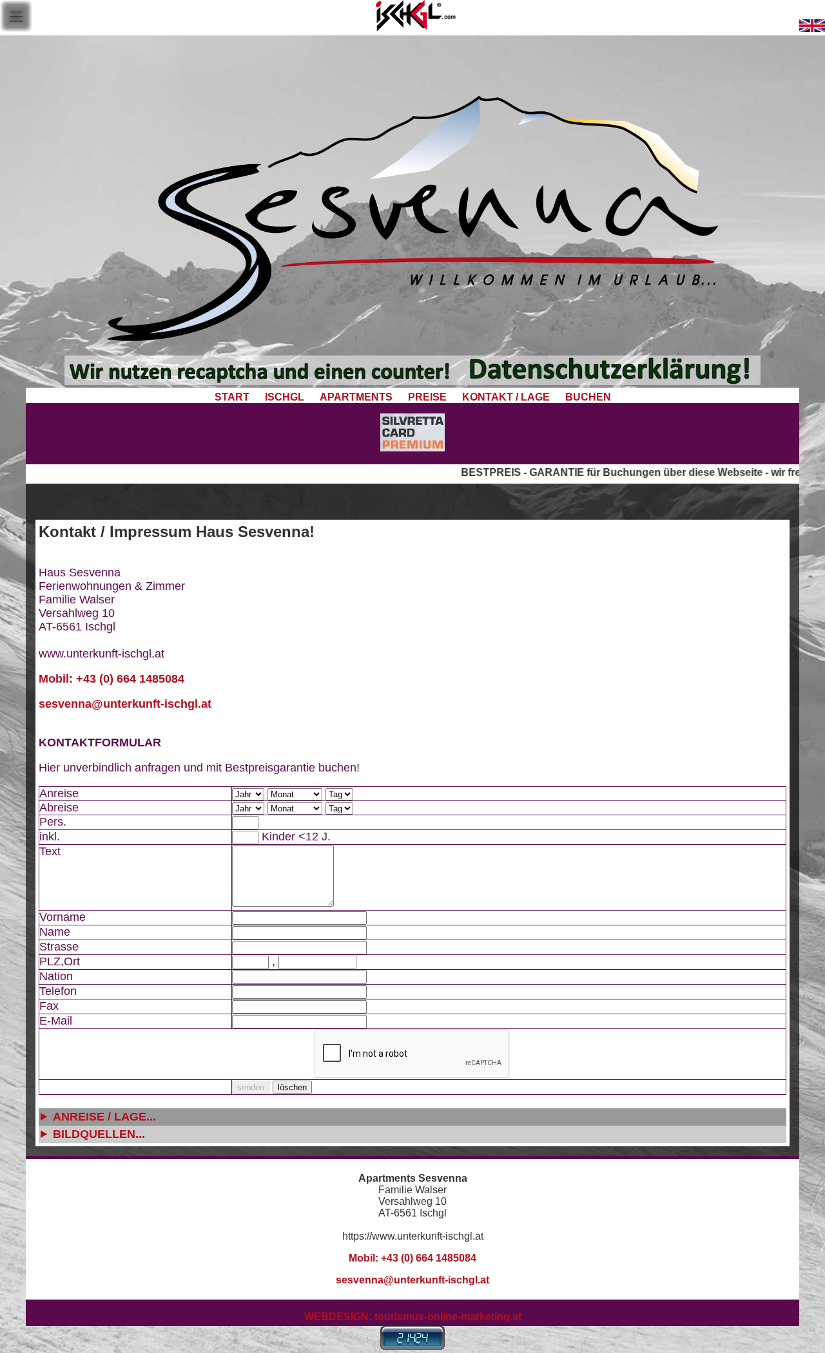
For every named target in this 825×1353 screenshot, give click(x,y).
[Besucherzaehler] (412, 1345)
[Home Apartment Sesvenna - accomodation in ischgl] (812, 28)
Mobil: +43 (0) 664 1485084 (111, 678)
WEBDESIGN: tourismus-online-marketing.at (412, 1316)
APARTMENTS (356, 397)
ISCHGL (284, 397)
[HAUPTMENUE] (16, 28)
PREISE (427, 397)
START (230, 397)
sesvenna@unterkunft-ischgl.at (125, 703)
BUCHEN (588, 397)
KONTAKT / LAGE (506, 397)
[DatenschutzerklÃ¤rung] (412, 381)
